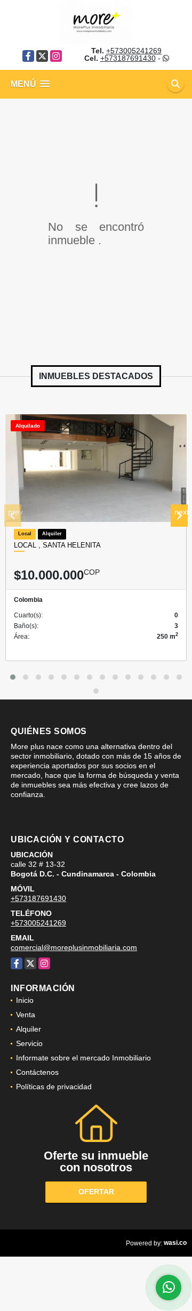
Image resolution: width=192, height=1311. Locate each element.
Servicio (29, 1043)
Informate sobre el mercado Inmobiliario (83, 1057)
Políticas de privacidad (54, 1086)
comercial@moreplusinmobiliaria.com (74, 947)
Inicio (25, 1000)
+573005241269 (134, 50)
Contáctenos (37, 1072)
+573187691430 (128, 58)
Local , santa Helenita (57, 545)
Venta (25, 1014)
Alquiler (28, 1029)
